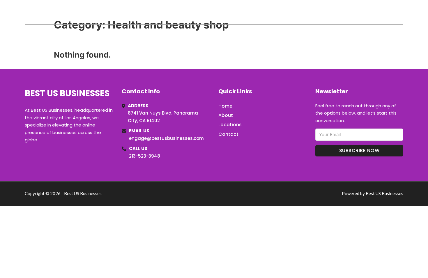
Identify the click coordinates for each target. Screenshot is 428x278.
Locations (362, 12)
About (225, 115)
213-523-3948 (144, 156)
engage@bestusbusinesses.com (166, 138)
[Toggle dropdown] (401, 12)
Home (336, 12)
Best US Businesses (72, 12)
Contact (228, 134)
